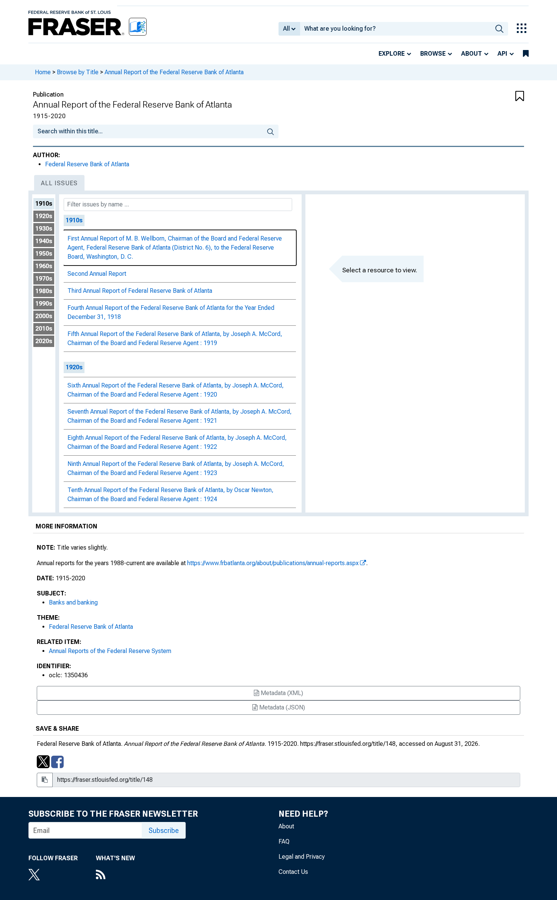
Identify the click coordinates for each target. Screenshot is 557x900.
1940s (43, 241)
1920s (43, 216)
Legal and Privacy (301, 856)
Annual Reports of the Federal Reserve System (110, 651)
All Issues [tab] (59, 183)
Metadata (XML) (281, 693)
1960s (43, 266)
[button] (483, 96)
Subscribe (164, 830)
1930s (43, 228)
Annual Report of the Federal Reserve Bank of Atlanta (174, 72)
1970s (43, 278)
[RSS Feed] (115, 875)
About (471, 53)
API (502, 53)
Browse (433, 53)
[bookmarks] (526, 53)
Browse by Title (78, 72)
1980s (43, 291)
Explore (392, 53)
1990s (43, 303)
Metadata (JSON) (281, 707)
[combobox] (395, 29)
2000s (43, 316)
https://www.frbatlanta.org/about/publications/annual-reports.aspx (273, 563)
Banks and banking (73, 602)
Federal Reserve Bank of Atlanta (87, 164)
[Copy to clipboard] (45, 780)
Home (43, 72)
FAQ (283, 841)
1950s (43, 253)
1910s (43, 203)
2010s (43, 328)
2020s (43, 341)
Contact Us (293, 871)
